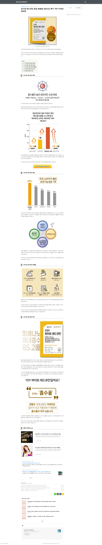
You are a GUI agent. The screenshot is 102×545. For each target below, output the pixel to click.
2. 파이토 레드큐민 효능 (29, 65)
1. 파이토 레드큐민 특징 (29, 63)
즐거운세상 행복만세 (21, 2)
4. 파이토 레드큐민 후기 (29, 69)
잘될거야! (27, 6)
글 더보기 (42, 521)
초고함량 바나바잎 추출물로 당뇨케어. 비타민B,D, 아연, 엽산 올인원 (36, 473)
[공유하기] (26, 480)
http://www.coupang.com (26, 461)
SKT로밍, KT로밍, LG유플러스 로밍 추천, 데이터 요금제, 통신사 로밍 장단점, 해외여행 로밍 (35, 487)
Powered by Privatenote (4, 543)
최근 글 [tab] (70, 7)
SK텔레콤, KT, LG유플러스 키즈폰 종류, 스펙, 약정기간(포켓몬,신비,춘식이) (33, 489)
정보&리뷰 (23, 6)
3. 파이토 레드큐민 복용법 (30, 67)
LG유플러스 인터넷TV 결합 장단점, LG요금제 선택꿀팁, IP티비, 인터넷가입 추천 (33, 486)
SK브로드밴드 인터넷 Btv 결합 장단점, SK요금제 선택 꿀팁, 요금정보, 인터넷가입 (34, 485)
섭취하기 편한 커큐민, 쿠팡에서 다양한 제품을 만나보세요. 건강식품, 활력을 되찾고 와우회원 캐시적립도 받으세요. (42, 465)
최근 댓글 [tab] (78, 7)
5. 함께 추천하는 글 (28, 71)
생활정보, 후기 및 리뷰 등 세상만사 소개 (31, 531)
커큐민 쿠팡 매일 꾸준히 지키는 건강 (31, 463)
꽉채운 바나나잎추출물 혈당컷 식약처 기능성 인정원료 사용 (36, 471)
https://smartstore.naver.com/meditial (29, 469)
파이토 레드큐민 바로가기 (42, 166)
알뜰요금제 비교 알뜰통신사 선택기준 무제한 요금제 (29, 490)
